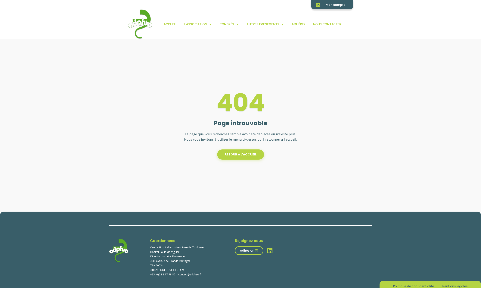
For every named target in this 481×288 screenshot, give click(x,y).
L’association (195, 24)
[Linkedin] (319, 4)
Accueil (170, 24)
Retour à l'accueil (240, 154)
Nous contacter (327, 24)
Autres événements (263, 24)
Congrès (226, 24)
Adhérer (299, 24)
